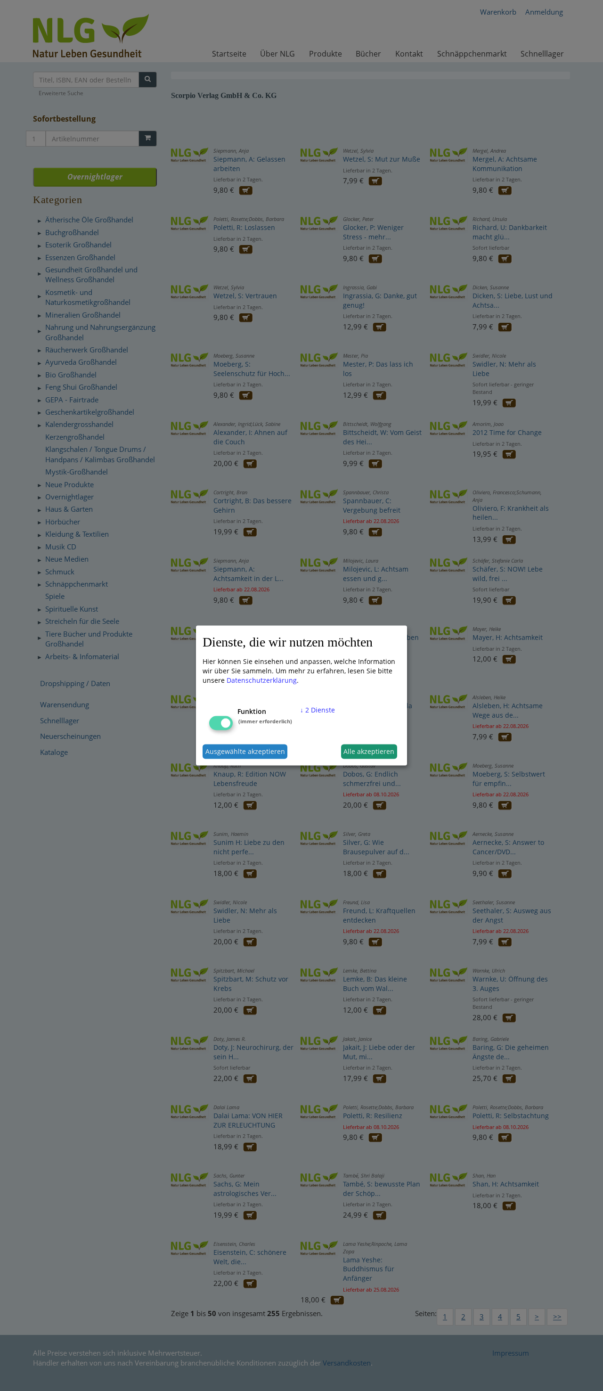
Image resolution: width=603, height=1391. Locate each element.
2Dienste (317, 709)
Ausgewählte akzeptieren (245, 751)
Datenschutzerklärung (262, 679)
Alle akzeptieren (368, 751)
